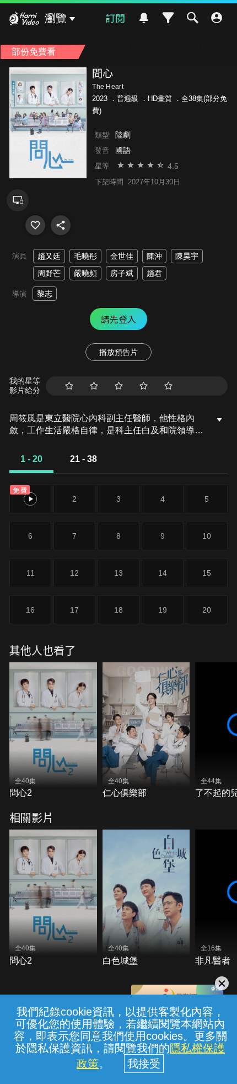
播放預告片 (118, 352)
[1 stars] (69, 386)
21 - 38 (83, 459)
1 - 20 (31, 459)
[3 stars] (118, 386)
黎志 (44, 293)
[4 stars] (143, 386)
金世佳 (121, 256)
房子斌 (121, 273)
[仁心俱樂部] (146, 731)
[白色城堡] (146, 898)
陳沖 (154, 256)
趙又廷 (49, 256)
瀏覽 (56, 18)
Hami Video (24, 19)
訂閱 (115, 17)
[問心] (35, 225)
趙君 (154, 273)
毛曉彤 (85, 256)
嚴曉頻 (85, 273)
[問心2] (53, 731)
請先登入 (118, 319)
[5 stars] (168, 386)
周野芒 (49, 273)
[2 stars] (94, 386)
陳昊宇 (186, 256)
